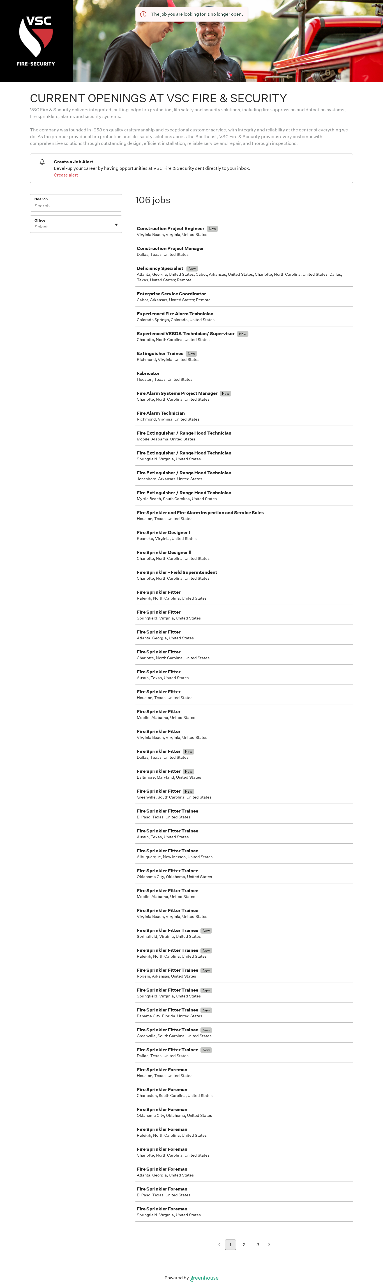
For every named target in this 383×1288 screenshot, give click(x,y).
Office (39, 220)
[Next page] (269, 1245)
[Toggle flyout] (116, 224)
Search (41, 199)
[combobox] (34, 227)
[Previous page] (219, 1245)
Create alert (66, 175)
